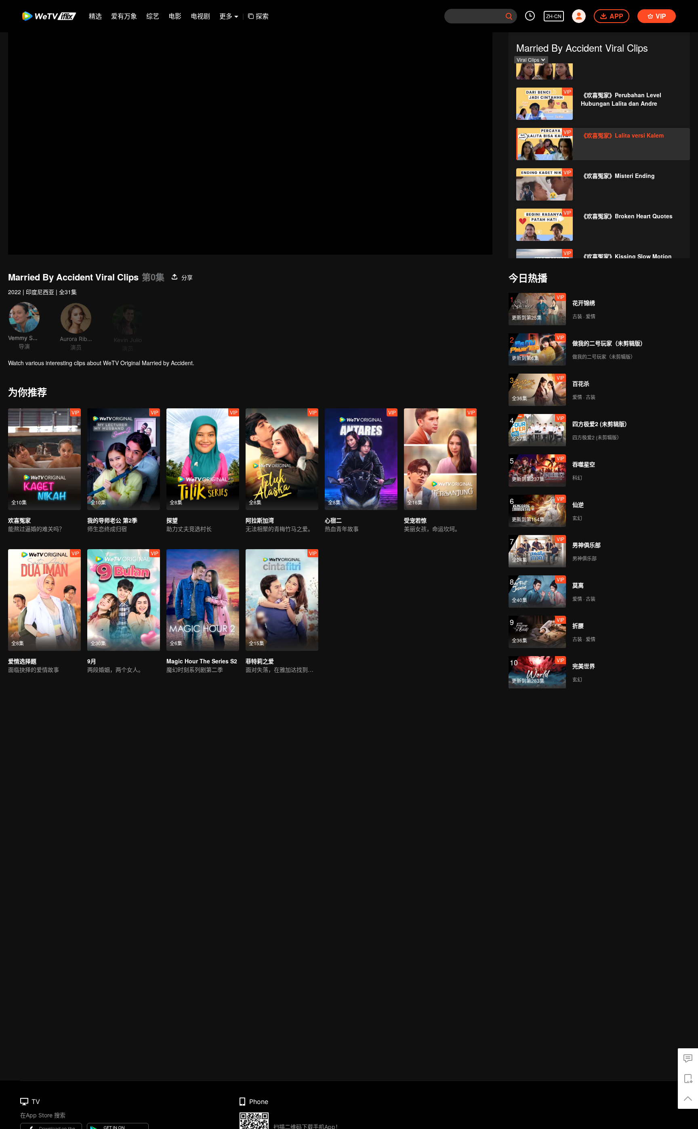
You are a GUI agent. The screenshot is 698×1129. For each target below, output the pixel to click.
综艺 (152, 16)
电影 (174, 16)
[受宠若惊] (440, 459)
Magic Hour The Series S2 (201, 661)
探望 (172, 520)
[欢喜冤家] (44, 459)
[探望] (202, 459)
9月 (91, 661)
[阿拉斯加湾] (282, 459)
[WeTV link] (49, 16)
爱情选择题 (22, 661)
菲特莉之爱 (260, 661)
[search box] (509, 16)
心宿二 (333, 520)
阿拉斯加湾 (260, 520)
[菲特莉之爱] (282, 600)
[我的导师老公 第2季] (123, 459)
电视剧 (200, 16)
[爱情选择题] (44, 600)
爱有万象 (124, 16)
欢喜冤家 (19, 520)
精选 (95, 16)
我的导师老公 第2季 (112, 520)
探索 (262, 16)
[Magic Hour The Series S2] (202, 600)
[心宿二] (361, 459)
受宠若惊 (415, 520)
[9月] (123, 600)
